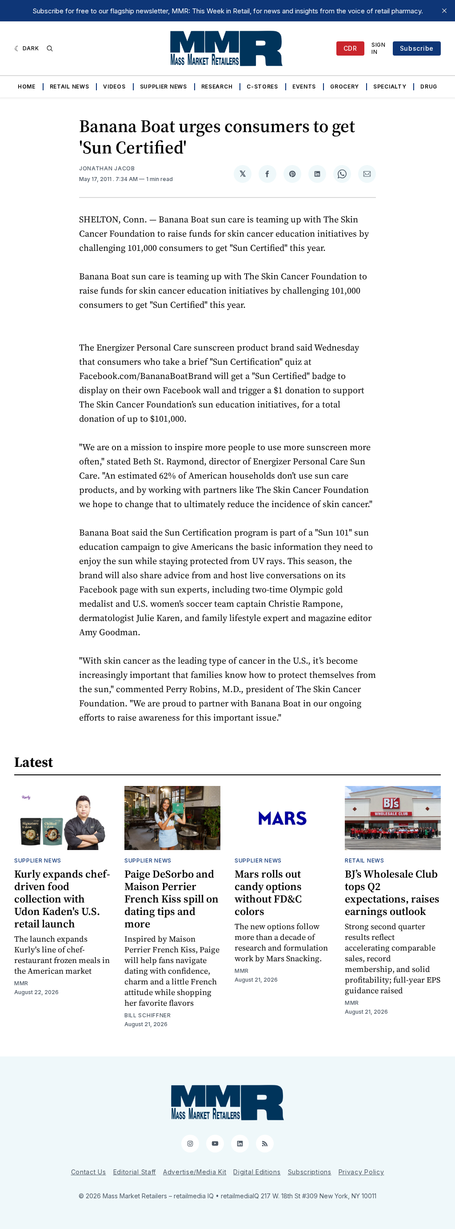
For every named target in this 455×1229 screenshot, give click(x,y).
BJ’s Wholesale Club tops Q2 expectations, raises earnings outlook (392, 892)
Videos (114, 86)
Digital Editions (256, 1172)
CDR (350, 48)
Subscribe (417, 48)
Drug (428, 86)
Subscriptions (309, 1172)
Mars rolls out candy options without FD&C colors (268, 892)
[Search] (49, 48)
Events (304, 86)
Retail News (69, 86)
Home (27, 86)
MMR (21, 983)
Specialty (389, 86)
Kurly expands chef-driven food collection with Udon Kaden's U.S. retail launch (62, 898)
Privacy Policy (361, 1172)
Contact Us (88, 1172)
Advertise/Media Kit (194, 1172)
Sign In (378, 48)
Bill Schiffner (147, 1015)
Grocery (344, 86)
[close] (444, 11)
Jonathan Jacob (107, 168)
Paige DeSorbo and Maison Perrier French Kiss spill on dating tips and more (171, 898)
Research (217, 86)
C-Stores (262, 86)
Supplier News (163, 86)
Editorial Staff (134, 1172)
